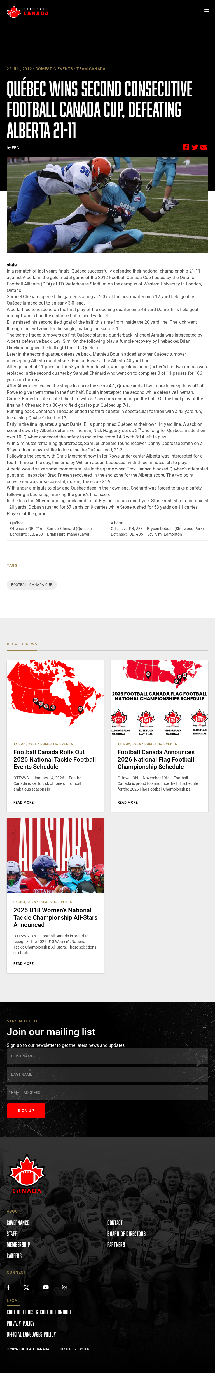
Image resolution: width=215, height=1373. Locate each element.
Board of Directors (127, 1233)
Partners (116, 1244)
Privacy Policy (21, 1323)
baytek (83, 1349)
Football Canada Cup (31, 585)
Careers (14, 1255)
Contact (115, 1222)
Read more (23, 803)
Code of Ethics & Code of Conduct (39, 1311)
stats (12, 265)
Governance (18, 1222)
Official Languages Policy (31, 1334)
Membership (18, 1244)
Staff (12, 1233)
